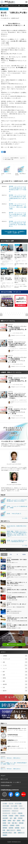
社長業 (17, 825)
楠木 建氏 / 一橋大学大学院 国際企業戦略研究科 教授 (17, 620)
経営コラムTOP (4, 779)
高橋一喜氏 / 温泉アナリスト (12, 562)
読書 (4, 830)
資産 (19, 5)
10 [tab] (20, 313)
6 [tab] (12, 313)
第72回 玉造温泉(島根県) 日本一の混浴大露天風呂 (17, 560)
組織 (15, 674)
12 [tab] (24, 313)
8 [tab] (16, 313)
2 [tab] (3, 313)
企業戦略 (6, 5)
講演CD (19, 830)
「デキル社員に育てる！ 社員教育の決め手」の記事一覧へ (14, 232)
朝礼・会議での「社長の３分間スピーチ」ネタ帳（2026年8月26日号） (17, 583)
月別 (11, 554)
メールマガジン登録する (14, 644)
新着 (2, 5)
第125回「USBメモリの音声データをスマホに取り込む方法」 (17, 567)
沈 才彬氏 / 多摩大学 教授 (12, 599)
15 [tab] (10, 314)
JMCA (13, 841)
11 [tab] (22, 313)
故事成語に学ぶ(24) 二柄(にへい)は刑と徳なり (17, 590)
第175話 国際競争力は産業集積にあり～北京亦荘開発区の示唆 (17, 597)
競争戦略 (5, 827)
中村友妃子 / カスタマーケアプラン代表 (18, 335)
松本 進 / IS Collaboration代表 (13, 613)
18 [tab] (17, 314)
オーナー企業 (18, 803)
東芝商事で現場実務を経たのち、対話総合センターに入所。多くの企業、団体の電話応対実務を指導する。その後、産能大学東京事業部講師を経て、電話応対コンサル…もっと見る (14, 489)
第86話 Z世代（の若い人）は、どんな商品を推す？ (6, 279)
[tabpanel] (7, 301)
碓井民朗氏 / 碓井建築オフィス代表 (13, 628)
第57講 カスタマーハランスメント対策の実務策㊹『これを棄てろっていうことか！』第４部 (17, 360)
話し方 (22, 827)
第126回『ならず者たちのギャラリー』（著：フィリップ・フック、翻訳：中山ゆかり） (21, 280)
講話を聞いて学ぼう (7, 832)
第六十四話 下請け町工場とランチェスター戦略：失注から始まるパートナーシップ (21, 256)
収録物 (23, 554)
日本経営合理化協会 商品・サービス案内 (11, 782)
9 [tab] (18, 313)
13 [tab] (27, 313)
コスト (20, 806)
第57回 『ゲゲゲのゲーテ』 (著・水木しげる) (16, 604)
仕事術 (16, 815)
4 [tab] (7, 313)
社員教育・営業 (4, 8)
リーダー (23, 5)
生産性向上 (5, 825)
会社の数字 (5, 818)
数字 (15, 671)
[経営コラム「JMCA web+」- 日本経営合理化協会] (9, 2)
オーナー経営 (6, 806)
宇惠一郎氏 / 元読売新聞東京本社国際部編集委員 (16, 592)
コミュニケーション (7, 808)
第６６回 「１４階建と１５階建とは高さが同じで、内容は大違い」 (17, 625)
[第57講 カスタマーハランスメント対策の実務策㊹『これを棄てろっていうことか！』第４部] (3, 358)
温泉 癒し (14, 823)
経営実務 (11, 827)
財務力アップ (21, 832)
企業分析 (22, 815)
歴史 (23, 820)
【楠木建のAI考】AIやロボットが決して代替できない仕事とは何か (17, 618)
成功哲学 (15, 684)
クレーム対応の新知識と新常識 (16, 333)
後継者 (4, 820)
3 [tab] (5, 313)
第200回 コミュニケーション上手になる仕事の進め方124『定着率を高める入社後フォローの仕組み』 (7, 256)
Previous (1, 315)
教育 (6, 159)
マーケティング (13, 5)
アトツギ (11, 803)
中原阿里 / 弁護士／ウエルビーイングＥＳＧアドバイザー (17, 577)
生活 (15, 687)
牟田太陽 (21, 823)
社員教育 (12, 825)
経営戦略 (17, 827)
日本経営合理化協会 (6, 785)
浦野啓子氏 (16, 157)
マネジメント (15, 810)
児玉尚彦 (20, 818)
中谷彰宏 (11, 815)
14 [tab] (8, 314)
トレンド (15, 668)
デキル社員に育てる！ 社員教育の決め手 (10, 18)
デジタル (16, 808)
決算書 (4, 823)
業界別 (15, 678)
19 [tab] (19, 314)
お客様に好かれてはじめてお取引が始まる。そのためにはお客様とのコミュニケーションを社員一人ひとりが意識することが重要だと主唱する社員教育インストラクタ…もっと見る (14, 469)
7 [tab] (14, 313)
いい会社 (5, 803)
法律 (9, 823)
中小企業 (5, 815)
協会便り (15, 690)
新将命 (18, 820)
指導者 (9, 820)
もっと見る (24, 518)
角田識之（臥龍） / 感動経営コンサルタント (15, 585)
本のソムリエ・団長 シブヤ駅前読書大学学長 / (16, 607)
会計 (11, 818)
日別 (4, 554)
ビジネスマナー (6, 810)
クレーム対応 (14, 806)
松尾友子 (12, 157)
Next (27, 315)
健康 (15, 818)
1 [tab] (1, 313)
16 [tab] (13, 314)
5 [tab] (9, 313)
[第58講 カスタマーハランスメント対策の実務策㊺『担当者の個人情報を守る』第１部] (3, 327)
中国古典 (20, 813)
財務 (15, 832)
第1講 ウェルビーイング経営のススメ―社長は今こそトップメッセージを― (17, 574)
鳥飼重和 (5, 835)
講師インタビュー (11, 830)
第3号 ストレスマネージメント (14, 611)
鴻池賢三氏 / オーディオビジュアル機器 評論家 (16, 569)
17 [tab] (15, 314)
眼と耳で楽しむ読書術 (20, 284)
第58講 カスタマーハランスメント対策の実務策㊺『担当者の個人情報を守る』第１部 (17, 329)
